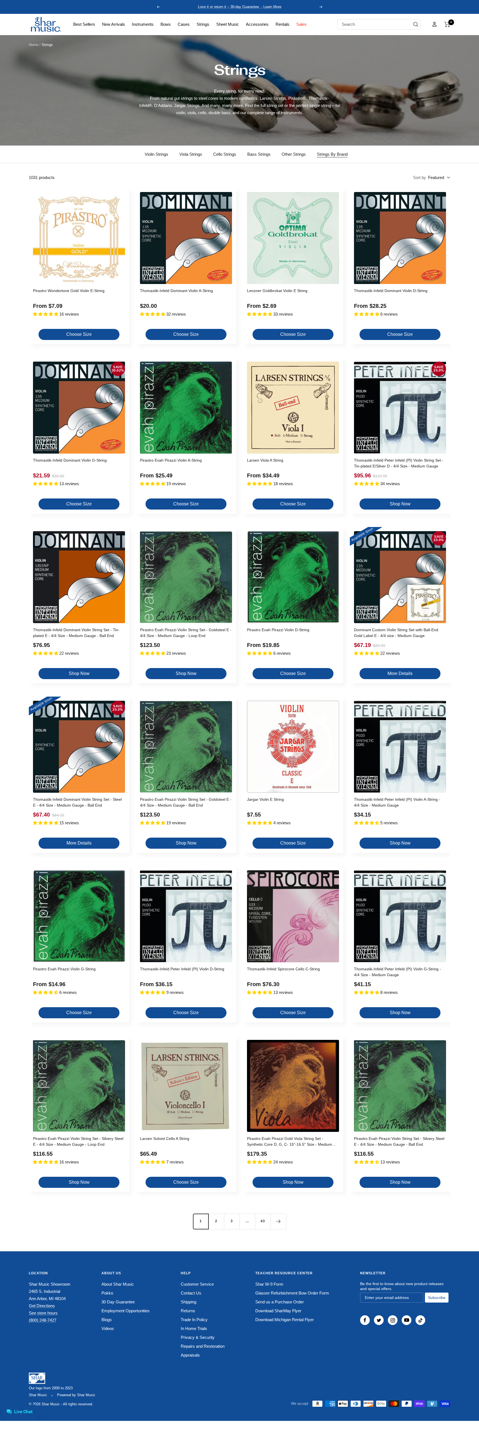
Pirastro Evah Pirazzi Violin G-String (64, 969)
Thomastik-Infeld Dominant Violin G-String (70, 460)
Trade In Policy (194, 1319)
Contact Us (191, 1293)
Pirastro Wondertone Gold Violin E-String (69, 290)
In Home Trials (194, 1328)
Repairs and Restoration (203, 1346)
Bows (165, 24)
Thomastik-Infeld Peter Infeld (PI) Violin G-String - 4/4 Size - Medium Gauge (397, 972)
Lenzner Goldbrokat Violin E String (277, 290)
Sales (301, 24)
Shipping (188, 1302)
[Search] (415, 24)
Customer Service (197, 1284)
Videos (107, 1328)
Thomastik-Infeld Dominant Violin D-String (390, 290)
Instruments (143, 24)
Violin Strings (156, 154)
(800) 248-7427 (42, 1320)
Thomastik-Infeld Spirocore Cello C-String (283, 969)
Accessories (257, 24)
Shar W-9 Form (269, 1284)
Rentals (282, 24)
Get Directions (42, 1305)
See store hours (43, 1313)
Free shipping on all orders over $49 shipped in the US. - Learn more (239, 7)
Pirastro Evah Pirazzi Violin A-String (171, 460)
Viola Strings (190, 154)
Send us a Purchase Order (279, 1302)
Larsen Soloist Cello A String (164, 1138)
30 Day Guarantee (118, 1302)
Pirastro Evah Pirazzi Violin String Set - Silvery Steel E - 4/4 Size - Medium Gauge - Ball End (399, 1141)
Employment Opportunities (125, 1310)
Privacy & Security (198, 1337)
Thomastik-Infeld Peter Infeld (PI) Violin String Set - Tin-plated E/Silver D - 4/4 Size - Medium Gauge (399, 463)
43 (263, 1221)
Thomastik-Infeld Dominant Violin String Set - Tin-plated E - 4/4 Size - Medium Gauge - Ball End (76, 633)
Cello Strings (224, 154)
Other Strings (294, 154)
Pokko (107, 1293)
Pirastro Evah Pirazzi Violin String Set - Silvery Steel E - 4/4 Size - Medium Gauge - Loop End (78, 1141)
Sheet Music (227, 24)
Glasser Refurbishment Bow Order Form (292, 1293)
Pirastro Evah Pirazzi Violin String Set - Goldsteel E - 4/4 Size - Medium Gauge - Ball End (185, 802)
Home (33, 45)
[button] (447, 24)
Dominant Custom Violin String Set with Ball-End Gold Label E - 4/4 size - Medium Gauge (396, 633)
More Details (400, 673)
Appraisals (190, 1355)
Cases (184, 24)
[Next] (278, 1221)
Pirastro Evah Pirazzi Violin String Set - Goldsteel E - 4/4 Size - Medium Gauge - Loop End (185, 633)
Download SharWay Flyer (278, 1310)
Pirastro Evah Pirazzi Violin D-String (278, 630)
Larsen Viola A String (265, 460)
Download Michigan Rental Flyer (284, 1319)
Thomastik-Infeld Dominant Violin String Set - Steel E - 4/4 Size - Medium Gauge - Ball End (77, 802)
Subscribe (436, 1297)
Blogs (106, 1319)
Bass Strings (259, 154)
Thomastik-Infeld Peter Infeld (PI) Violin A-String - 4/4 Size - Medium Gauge (397, 802)
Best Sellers (84, 24)
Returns (188, 1310)
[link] (84, 24)
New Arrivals (113, 24)
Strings (203, 24)
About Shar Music (117, 1284)
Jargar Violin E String (265, 799)
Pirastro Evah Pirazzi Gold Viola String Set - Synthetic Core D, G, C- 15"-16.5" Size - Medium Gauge (289, 1142)
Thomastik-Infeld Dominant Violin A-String (176, 290)
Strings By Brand (332, 154)
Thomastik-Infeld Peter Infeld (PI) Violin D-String (182, 969)
